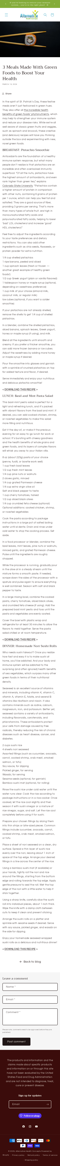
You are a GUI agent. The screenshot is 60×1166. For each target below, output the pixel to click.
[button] (6, 14)
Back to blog (32, 961)
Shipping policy (31, 1160)
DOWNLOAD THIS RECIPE (20, 389)
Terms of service (50, 1155)
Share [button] (8, 93)
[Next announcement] (54, 4)
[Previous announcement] (5, 4)
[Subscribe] (47, 1104)
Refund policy (34, 1155)
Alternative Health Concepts (28, 1151)
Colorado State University (17, 185)
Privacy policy (18, 1155)
